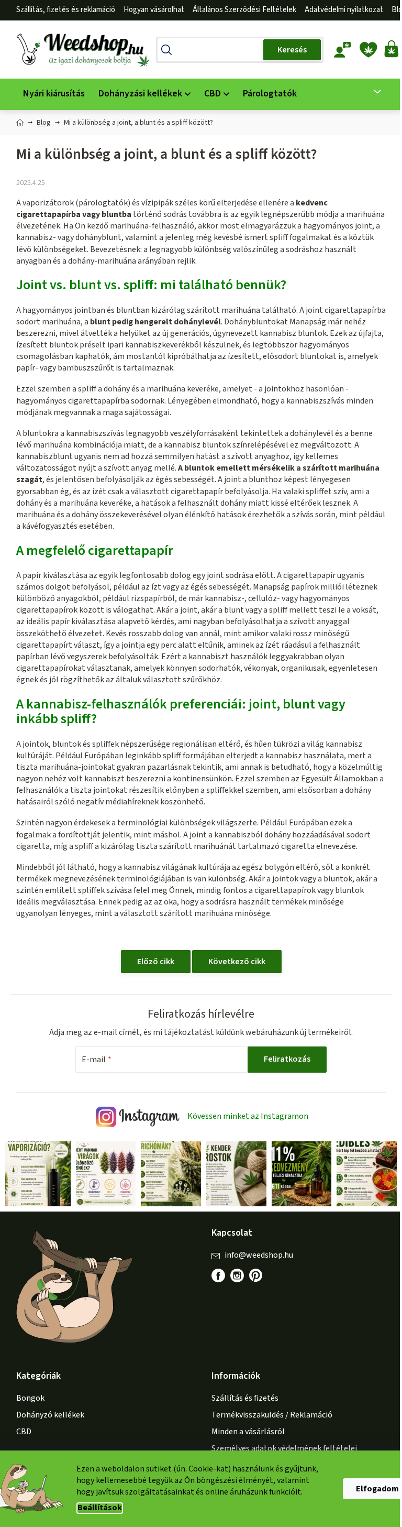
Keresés (292, 50)
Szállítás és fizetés (244, 1398)
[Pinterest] (261, 1281)
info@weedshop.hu (259, 1255)
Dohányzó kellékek (50, 1415)
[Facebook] (218, 1275)
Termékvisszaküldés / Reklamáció (271, 1415)
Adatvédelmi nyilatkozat (344, 9)
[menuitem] (54, 94)
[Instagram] (237, 1275)
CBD (23, 1431)
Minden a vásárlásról (248, 1431)
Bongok (30, 1398)
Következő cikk (236, 961)
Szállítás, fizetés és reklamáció (65, 9)
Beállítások (99, 1507)
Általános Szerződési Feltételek (244, 9)
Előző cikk (155, 961)
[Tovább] (371, 92)
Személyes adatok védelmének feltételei (284, 1448)
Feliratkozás (287, 1059)
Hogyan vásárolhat (154, 9)
